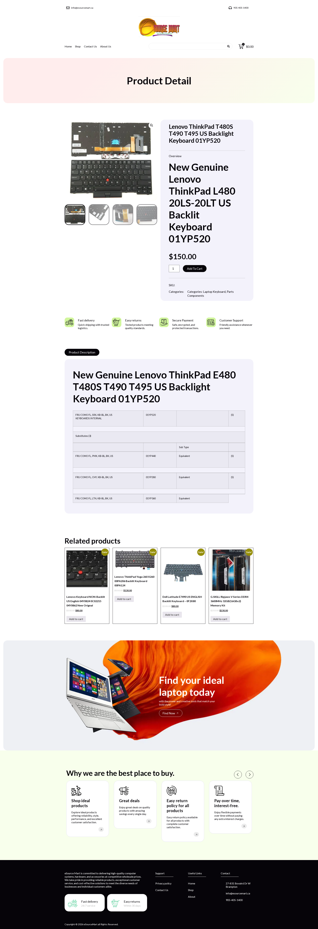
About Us (105, 46)
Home (68, 46)
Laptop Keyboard (214, 291)
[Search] (228, 46)
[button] (152, 125)
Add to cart (194, 268)
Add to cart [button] (76, 618)
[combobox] (189, 46)
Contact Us (90, 46)
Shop (78, 46)
